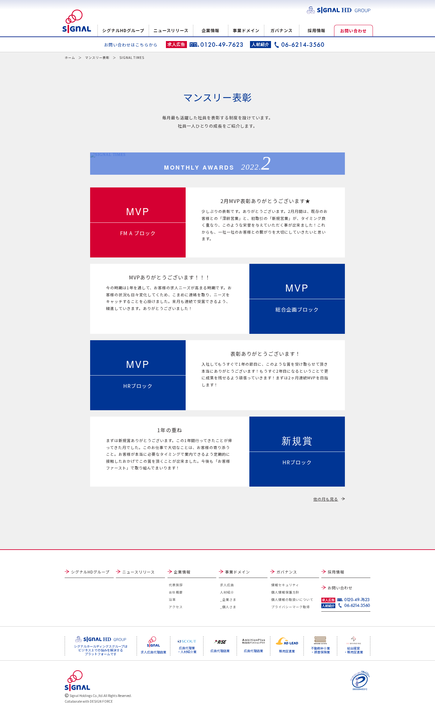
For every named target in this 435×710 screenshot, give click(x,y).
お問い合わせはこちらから (131, 45)
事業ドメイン (246, 30)
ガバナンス (281, 30)
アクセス (176, 606)
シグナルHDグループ (123, 30)
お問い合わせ (353, 31)
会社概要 (176, 592)
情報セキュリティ (285, 584)
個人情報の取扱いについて (292, 599)
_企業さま (228, 599)
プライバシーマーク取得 (290, 606)
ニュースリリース (171, 30)
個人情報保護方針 (285, 592)
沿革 (172, 599)
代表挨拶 (176, 584)
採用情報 (316, 30)
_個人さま (228, 606)
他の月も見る (325, 499)
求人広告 (227, 584)
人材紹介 (227, 592)
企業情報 (210, 30)
